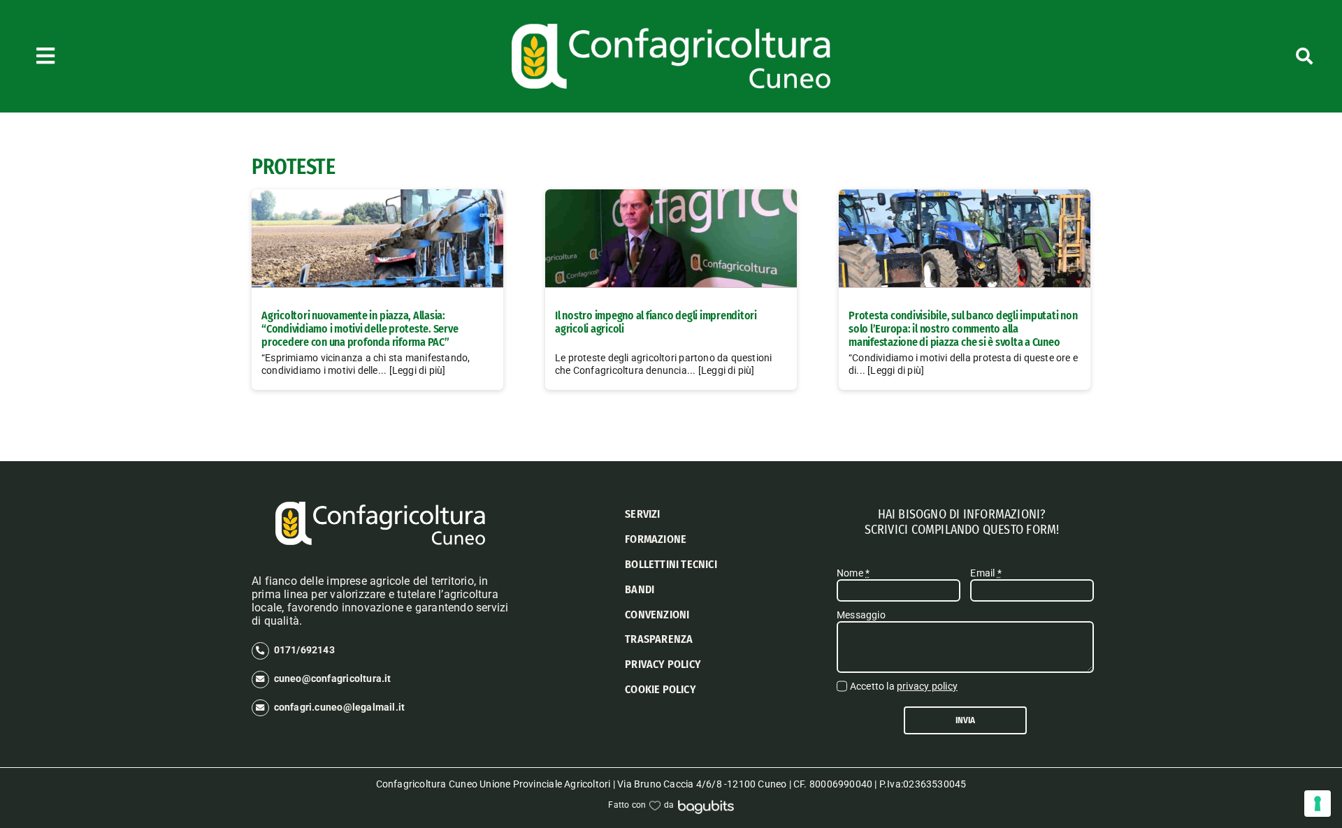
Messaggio (861, 614)
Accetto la (904, 686)
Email (985, 573)
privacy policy (927, 686)
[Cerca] (1208, 56)
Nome (853, 573)
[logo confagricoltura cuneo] (671, 28)
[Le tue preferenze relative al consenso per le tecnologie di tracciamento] (1317, 803)
